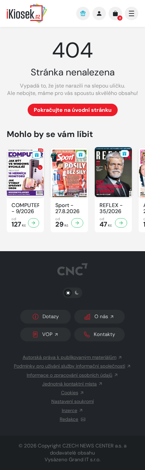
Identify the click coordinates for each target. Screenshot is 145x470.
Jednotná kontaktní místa (69, 384)
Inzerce (69, 410)
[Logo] (38, 13)
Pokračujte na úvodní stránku (73, 109)
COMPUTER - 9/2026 (25, 208)
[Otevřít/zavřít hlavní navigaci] (131, 13)
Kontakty (104, 334)
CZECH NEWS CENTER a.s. (92, 445)
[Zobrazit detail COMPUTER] (33, 223)
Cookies (69, 393)
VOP (47, 334)
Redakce (69, 419)
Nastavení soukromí (72, 401)
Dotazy (50, 316)
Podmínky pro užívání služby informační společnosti (69, 366)
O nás (101, 316)
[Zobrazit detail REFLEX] (121, 223)
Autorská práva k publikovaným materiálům (69, 357)
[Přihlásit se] (99, 13)
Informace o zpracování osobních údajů (69, 375)
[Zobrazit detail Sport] (77, 223)
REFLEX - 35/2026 (111, 208)
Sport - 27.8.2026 (67, 208)
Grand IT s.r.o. (84, 459)
